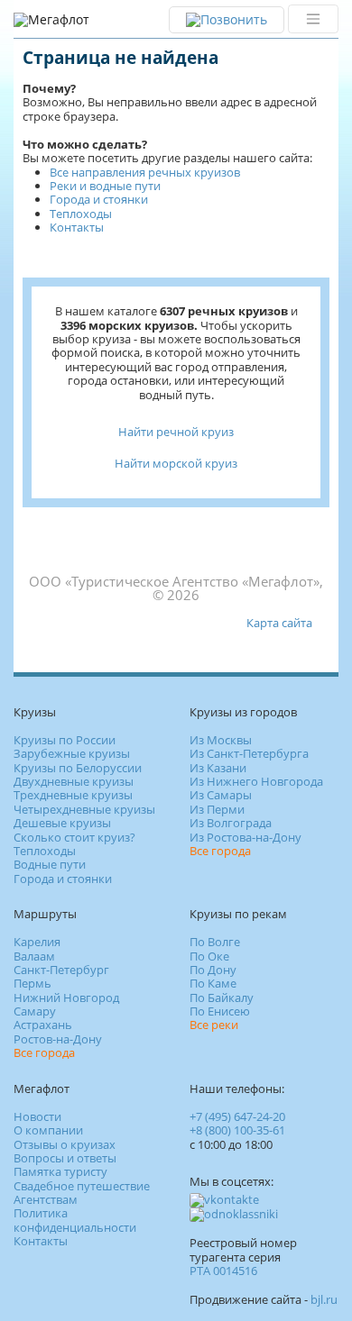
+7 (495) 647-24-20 (237, 1116)
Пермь (32, 983)
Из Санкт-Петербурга (249, 753)
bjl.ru (324, 1299)
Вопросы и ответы (65, 1158)
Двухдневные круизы (74, 781)
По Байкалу (222, 997)
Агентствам (46, 1199)
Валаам (34, 956)
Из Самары (221, 795)
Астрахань (43, 1024)
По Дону (213, 969)
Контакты (77, 227)
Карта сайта (279, 623)
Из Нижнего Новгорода (256, 781)
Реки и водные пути (105, 186)
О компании (48, 1130)
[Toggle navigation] (313, 19)
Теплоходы (81, 213)
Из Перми (217, 809)
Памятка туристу (60, 1171)
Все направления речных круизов (145, 172)
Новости (37, 1116)
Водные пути (50, 864)
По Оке (209, 956)
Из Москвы (221, 740)
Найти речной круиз (176, 432)
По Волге (215, 942)
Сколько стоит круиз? (74, 837)
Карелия (37, 942)
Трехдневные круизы (73, 795)
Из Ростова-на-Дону (245, 837)
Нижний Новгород (66, 997)
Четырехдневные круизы (84, 809)
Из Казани (218, 768)
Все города (220, 851)
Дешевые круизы (62, 823)
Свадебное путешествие (82, 1186)
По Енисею (220, 1011)
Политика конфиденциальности (75, 1219)
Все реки (214, 1024)
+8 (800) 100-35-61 (237, 1130)
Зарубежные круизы (72, 753)
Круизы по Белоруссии (78, 768)
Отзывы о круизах (65, 1144)
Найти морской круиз (176, 463)
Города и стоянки (99, 199)
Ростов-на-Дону (58, 1039)
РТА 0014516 (223, 1270)
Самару (35, 1011)
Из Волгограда (231, 823)
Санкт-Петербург (61, 969)
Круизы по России (65, 740)
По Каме (213, 983)
